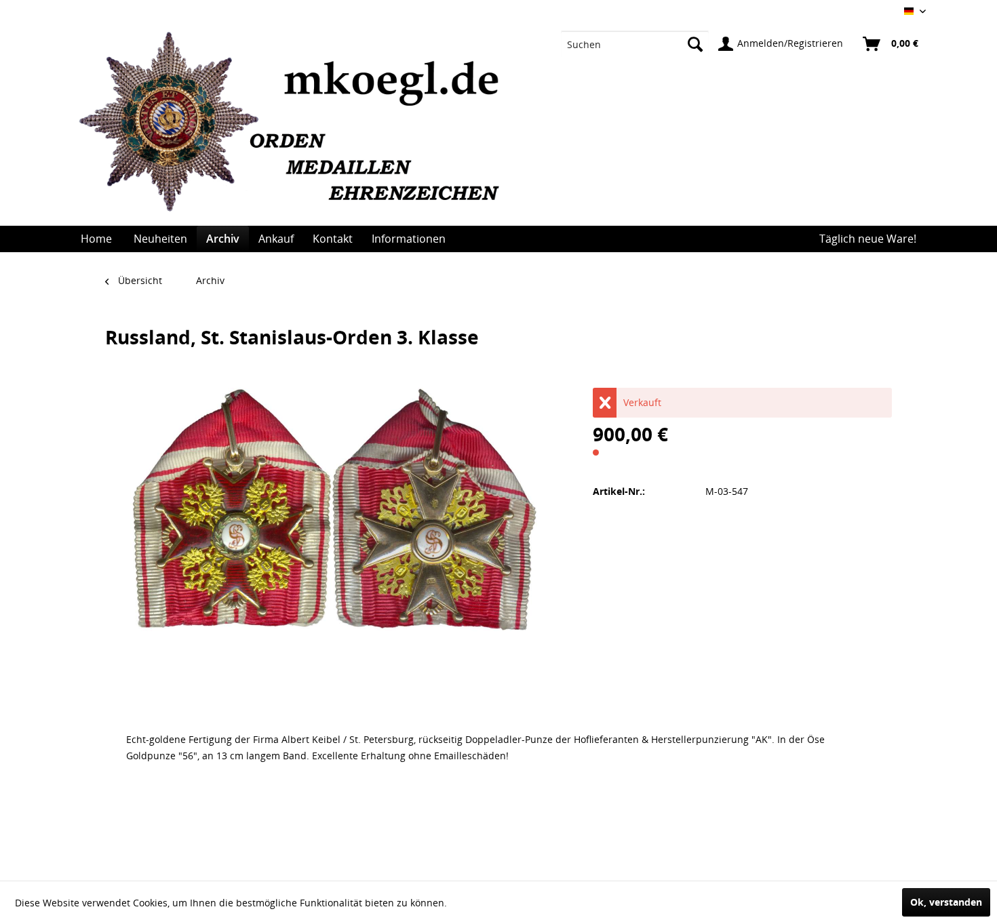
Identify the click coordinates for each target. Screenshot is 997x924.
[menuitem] (635, 44)
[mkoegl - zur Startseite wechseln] (296, 129)
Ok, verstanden (946, 902)
